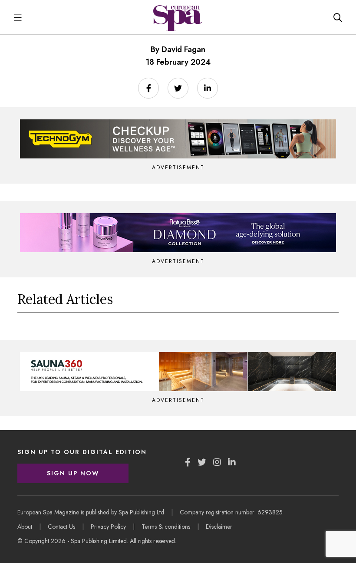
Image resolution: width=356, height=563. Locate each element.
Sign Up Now (73, 473)
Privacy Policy (108, 526)
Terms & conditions (166, 526)
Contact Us (61, 526)
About (24, 526)
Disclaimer (219, 526)
